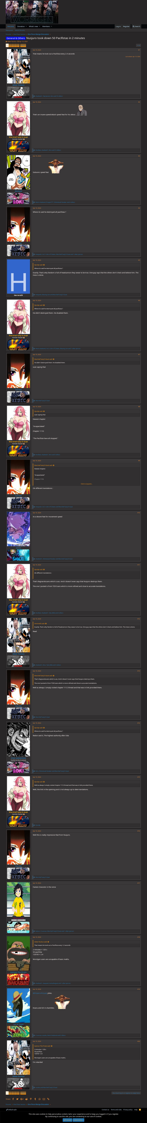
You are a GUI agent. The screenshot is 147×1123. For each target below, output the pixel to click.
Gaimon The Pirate (18, 972)
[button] (26, 26)
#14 (138, 723)
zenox (18, 548)
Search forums (20, 30)
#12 (138, 619)
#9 (139, 461)
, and (51, 295)
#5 (139, 260)
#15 (138, 777)
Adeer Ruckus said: (40, 942)
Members (46, 26)
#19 (138, 989)
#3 (139, 156)
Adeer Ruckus (11, 41)
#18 (138, 937)
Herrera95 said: (39, 623)
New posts (9, 30)
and (46, 1087)
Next (22, 45)
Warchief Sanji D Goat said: (43, 359)
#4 (139, 208)
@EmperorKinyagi (40, 993)
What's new (33, 26)
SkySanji (18, 191)
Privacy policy (128, 1110)
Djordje (18, 243)
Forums (10, 26)
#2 (139, 102)
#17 (138, 883)
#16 (138, 831)
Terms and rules (116, 1110)
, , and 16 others (49, 96)
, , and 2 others (51, 1035)
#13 (138, 671)
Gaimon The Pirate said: (42, 1046)
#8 (139, 407)
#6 (139, 300)
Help (135, 1110)
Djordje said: (38, 265)
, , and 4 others (55, 202)
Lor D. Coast (18, 1024)
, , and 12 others (48, 150)
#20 (138, 1041)
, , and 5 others (48, 455)
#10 (138, 513)
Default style (12, 1110)
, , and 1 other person (59, 254)
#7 (139, 354)
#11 (138, 565)
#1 (139, 50)
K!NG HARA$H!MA (18, 758)
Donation (21, 26)
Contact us (105, 1110)
